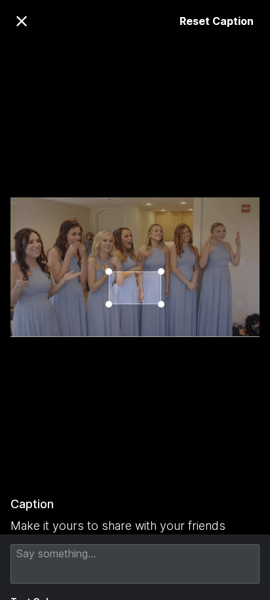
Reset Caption (217, 21)
